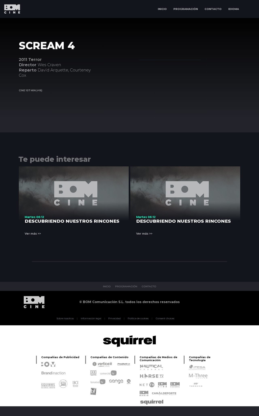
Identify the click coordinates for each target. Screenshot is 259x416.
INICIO (162, 9)
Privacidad (114, 318)
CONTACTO (213, 9)
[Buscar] (250, 9)
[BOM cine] (10, 20)
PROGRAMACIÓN (185, 9)
